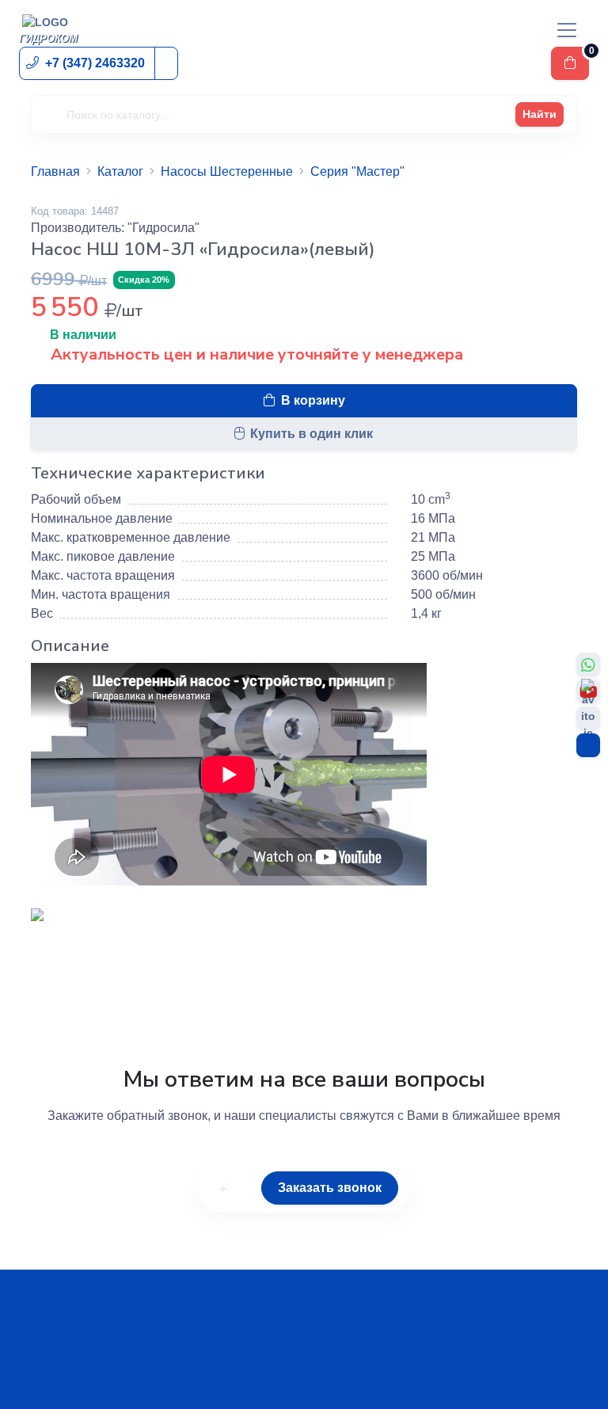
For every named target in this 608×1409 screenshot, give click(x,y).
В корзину (313, 400)
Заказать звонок (330, 1187)
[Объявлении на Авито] (588, 718)
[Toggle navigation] (567, 30)
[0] (570, 63)
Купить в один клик (311, 433)
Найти (539, 114)
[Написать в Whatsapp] (588, 664)
